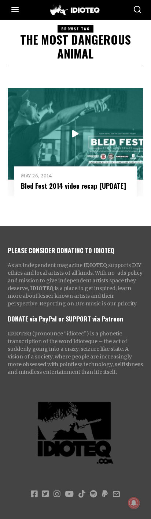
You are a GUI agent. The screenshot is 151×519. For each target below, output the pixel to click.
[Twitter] (45, 494)
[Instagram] (57, 494)
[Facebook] (34, 494)
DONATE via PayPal (32, 318)
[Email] (116, 494)
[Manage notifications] (134, 503)
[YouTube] (69, 494)
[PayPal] (105, 494)
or (61, 318)
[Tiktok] (82, 494)
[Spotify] (93, 494)
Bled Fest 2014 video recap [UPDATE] (73, 186)
